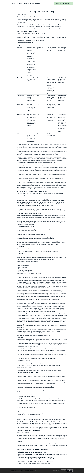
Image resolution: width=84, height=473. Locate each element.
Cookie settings (56, 470)
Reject (63, 470)
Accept (69, 470)
